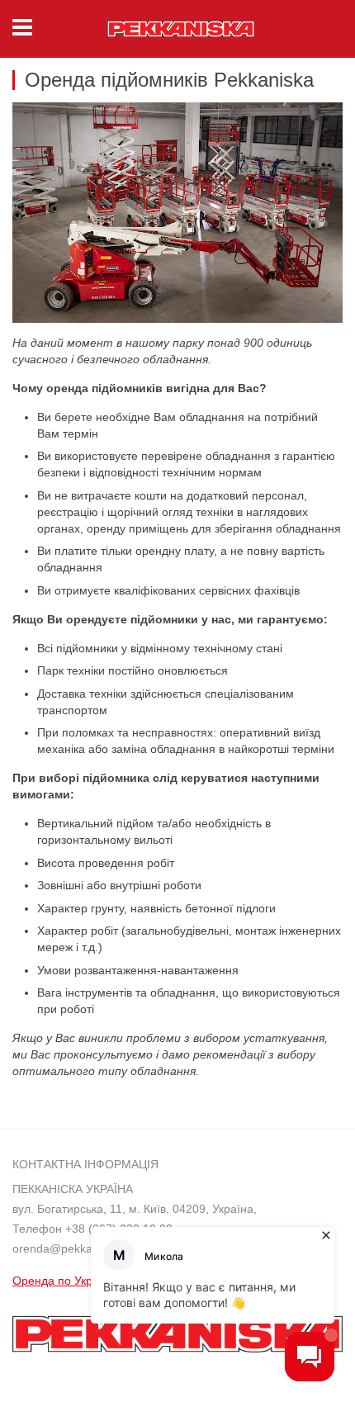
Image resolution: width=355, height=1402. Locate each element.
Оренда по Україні (61, 1280)
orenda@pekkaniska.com (78, 1248)
